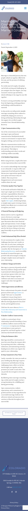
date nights (9, 201)
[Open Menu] (25, 8)
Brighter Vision (19, 506)
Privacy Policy (14, 502)
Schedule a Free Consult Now (14, 413)
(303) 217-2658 (16, 487)
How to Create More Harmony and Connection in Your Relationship (14, 309)
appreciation (18, 293)
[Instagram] (16, 491)
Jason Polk (6, 44)
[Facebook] (12, 491)
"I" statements (5, 326)
